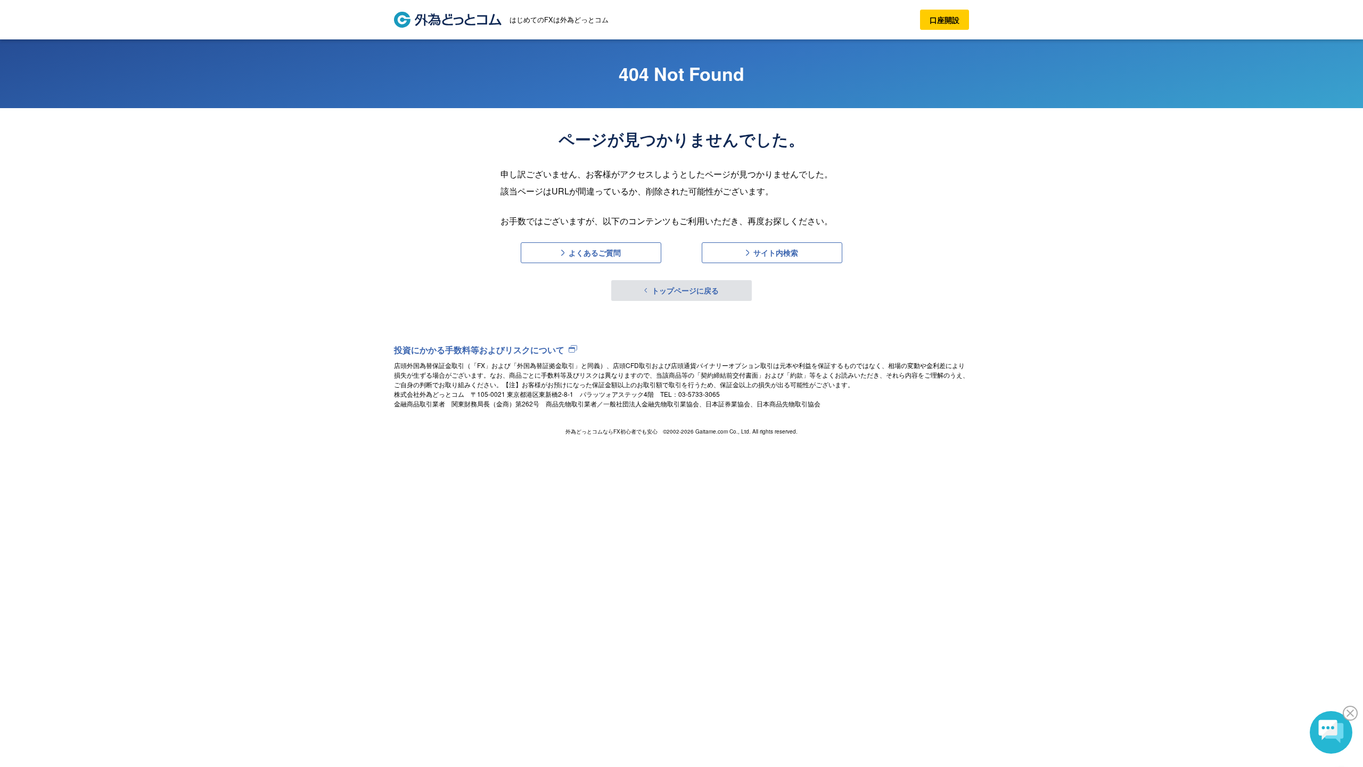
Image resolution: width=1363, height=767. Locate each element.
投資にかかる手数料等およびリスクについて (479, 350)
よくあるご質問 (595, 252)
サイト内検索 (775, 252)
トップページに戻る (685, 290)
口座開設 (944, 19)
